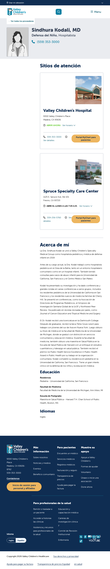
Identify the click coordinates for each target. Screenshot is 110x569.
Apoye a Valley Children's (88, 459)
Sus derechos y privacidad (65, 556)
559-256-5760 (54, 217)
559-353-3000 (54, 136)
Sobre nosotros (40, 457)
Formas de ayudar (89, 466)
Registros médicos (66, 464)
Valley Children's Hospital (67, 110)
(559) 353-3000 (47, 42)
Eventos (37, 468)
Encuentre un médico (67, 453)
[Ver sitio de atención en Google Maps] (57, 90)
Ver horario (67, 125)
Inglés (11, 540)
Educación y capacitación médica (68, 511)
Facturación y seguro (67, 470)
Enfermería (63, 540)
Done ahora (86, 487)
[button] (96, 11)
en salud (78, 564)
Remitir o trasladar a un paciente (42, 511)
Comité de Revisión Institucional (67, 532)
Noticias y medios (42, 463)
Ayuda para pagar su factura (20, 564)
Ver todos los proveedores (22, 21)
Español (21, 540)
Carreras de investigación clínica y (68, 521)
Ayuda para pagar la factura (66, 487)
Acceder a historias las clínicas (42, 520)
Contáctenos (13, 478)
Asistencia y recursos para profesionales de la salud (43, 531)
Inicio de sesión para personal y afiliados (24, 487)
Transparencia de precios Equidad (53, 564)
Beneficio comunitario (44, 474)
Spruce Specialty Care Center (70, 191)
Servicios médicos (66, 459)
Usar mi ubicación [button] (16, 2)
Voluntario (86, 472)
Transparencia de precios (65, 478)
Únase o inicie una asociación (90, 479)
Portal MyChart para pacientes (86, 138)
